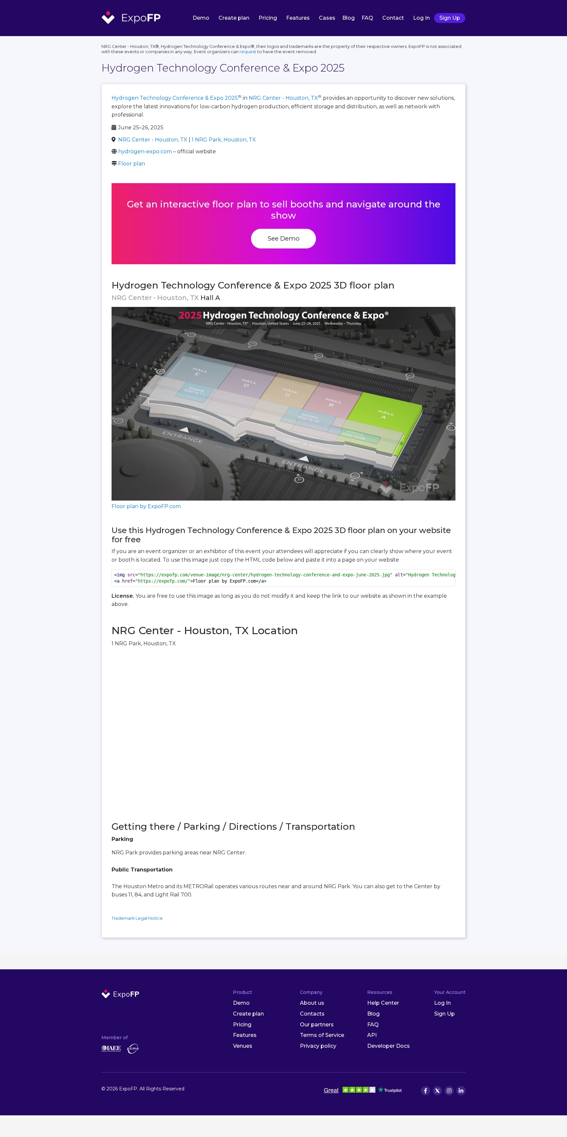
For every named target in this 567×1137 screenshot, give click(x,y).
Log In (421, 18)
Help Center (383, 1003)
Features (298, 18)
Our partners (317, 1024)
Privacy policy (318, 1046)
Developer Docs (388, 1046)
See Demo (283, 238)
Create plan (234, 18)
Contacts (312, 1014)
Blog (348, 18)
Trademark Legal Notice (137, 918)
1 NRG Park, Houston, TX (224, 140)
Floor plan (131, 164)
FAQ (367, 18)
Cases (327, 18)
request (248, 51)
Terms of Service (322, 1035)
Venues (242, 1046)
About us (312, 1003)
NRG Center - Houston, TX (285, 98)
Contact (393, 18)
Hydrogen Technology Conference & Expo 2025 (177, 98)
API (372, 1035)
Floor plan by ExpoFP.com (146, 506)
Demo (201, 18)
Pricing (268, 18)
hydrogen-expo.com (145, 151)
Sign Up (449, 18)
